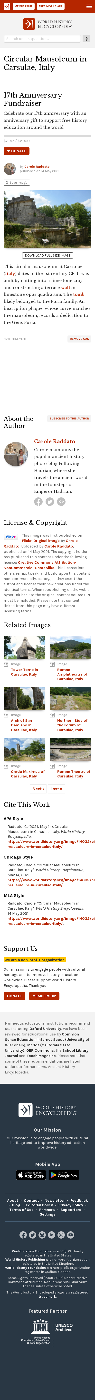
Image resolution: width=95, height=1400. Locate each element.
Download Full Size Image (47, 255)
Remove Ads (79, 339)
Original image (46, 540)
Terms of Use (21, 1209)
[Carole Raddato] (38, 501)
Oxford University (45, 1028)
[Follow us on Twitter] (33, 1237)
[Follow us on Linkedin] (52, 1237)
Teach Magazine (41, 1055)
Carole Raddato (36, 167)
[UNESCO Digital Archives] (47, 1331)
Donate (14, 996)
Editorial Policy (39, 1205)
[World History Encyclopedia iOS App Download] (31, 1175)
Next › (38, 788)
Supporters (70, 1209)
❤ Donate (16, 151)
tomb (79, 294)
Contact (31, 1200)
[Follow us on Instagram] (61, 1237)
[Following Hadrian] (61, 501)
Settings (48, 1214)
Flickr (27, 540)
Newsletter (55, 1200)
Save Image (16, 182)
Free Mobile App (51, 6)
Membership (24, 6)
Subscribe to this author (69, 418)
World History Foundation (32, 1251)
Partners (47, 1209)
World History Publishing (25, 1259)
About (12, 1200)
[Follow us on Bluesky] (42, 1237)
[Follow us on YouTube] (71, 1237)
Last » (56, 788)
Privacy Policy (70, 1205)
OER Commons (40, 1050)
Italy (10, 273)
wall (65, 287)
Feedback (79, 1200)
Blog (16, 1205)
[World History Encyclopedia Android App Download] (64, 1175)
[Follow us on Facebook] (23, 1237)
